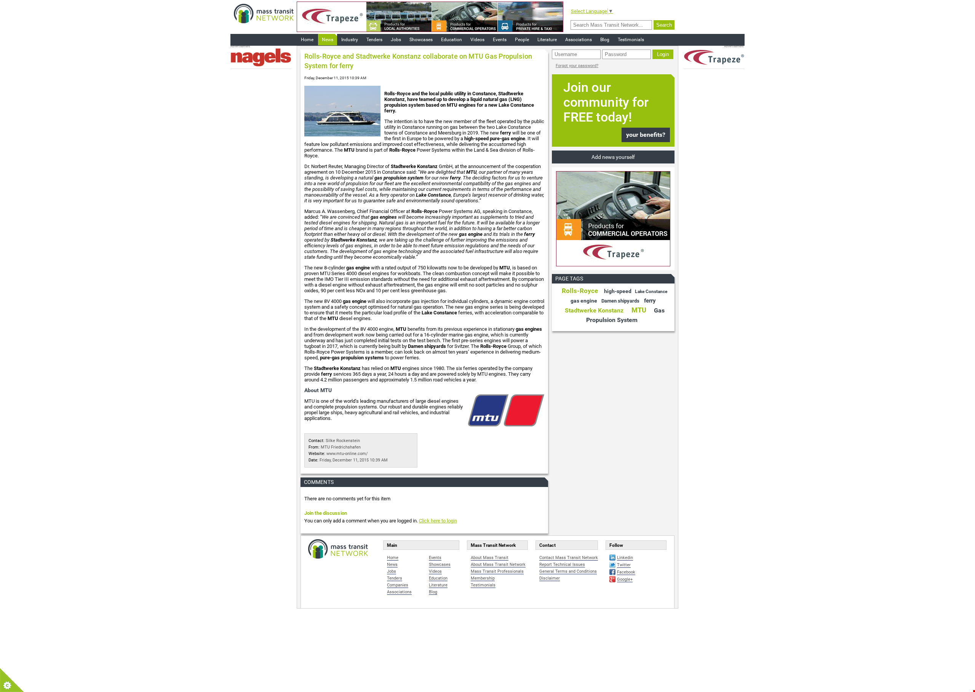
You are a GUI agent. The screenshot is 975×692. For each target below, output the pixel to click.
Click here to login (438, 521)
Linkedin (625, 557)
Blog (604, 39)
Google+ (625, 579)
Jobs (396, 39)
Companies (397, 585)
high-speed (617, 291)
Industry (349, 39)
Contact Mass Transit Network (568, 557)
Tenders (374, 39)
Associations (578, 39)
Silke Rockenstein (343, 440)
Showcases (421, 39)
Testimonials (631, 39)
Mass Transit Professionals (497, 571)
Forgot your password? (577, 65)
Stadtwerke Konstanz (594, 310)
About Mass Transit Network (498, 564)
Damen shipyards (620, 301)
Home (307, 39)
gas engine (584, 301)
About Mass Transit (489, 557)
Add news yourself (613, 157)
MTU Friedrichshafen (341, 447)
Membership (483, 578)
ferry (650, 300)
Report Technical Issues (562, 564)
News (327, 39)
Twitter (624, 564)
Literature (547, 39)
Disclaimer (549, 578)
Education (451, 39)
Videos (477, 39)
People (522, 39)
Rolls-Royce (580, 291)
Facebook (626, 572)
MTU (638, 310)
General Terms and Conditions (568, 571)
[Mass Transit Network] (264, 13)
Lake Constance (651, 291)
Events (500, 39)
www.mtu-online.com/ (347, 453)
